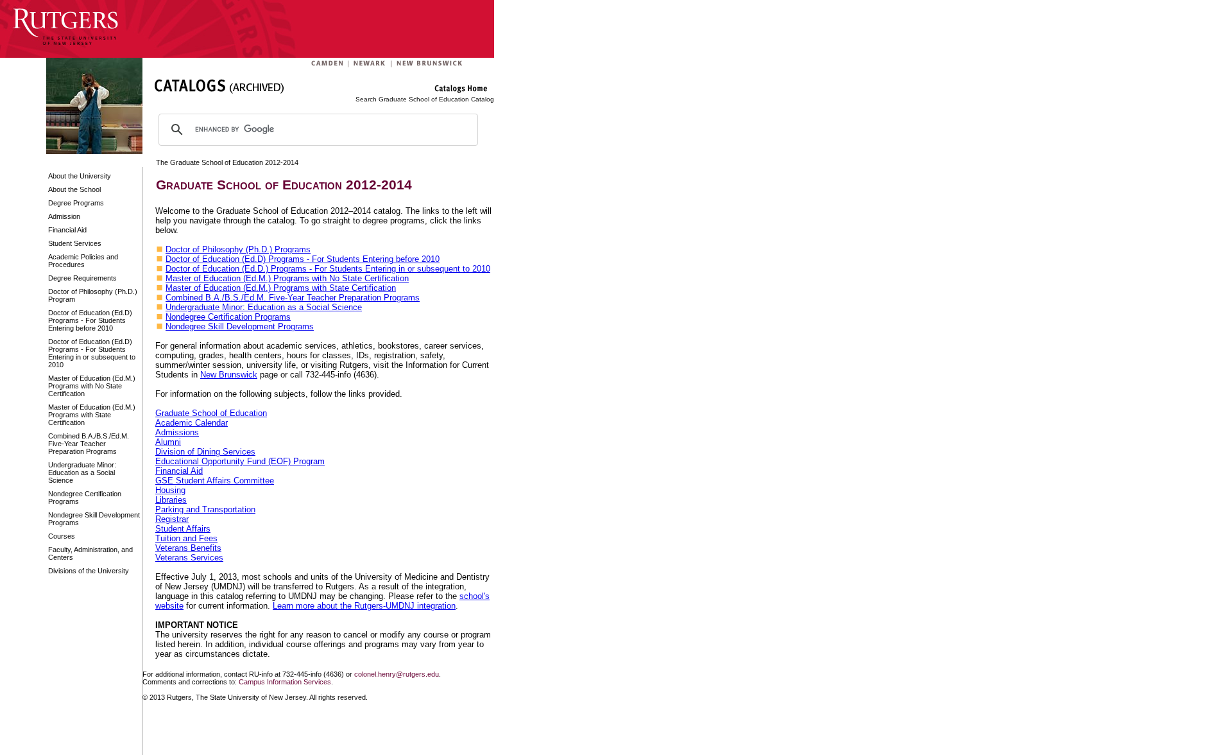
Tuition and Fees (186, 538)
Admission (64, 216)
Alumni (168, 442)
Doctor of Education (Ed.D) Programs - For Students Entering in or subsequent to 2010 (91, 353)
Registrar (172, 519)
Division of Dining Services (205, 451)
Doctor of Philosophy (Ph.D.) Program (92, 295)
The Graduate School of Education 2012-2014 (227, 162)
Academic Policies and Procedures (83, 260)
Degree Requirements (82, 278)
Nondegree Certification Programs (84, 497)
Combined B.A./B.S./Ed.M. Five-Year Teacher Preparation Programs (88, 443)
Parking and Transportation (205, 509)
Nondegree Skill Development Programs (94, 518)
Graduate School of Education (211, 413)
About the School (74, 189)
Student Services (74, 243)
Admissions (177, 432)
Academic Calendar (191, 423)
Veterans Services (189, 557)
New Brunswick (228, 374)
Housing (170, 490)
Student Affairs (182, 529)
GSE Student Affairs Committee (214, 480)
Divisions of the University (88, 571)
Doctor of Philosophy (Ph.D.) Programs (238, 249)
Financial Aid (67, 230)
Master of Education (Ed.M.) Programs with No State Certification (91, 385)
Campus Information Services (285, 682)
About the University (79, 176)
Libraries (171, 500)
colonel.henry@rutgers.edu (396, 674)
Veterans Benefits (188, 548)
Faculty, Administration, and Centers (90, 553)
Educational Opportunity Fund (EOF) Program (240, 461)
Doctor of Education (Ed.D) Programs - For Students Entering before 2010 (90, 320)
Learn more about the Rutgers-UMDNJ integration (364, 606)
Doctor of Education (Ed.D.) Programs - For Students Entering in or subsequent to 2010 (328, 268)
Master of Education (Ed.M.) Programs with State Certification (91, 414)
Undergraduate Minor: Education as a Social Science (82, 472)
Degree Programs (76, 203)
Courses (61, 536)
